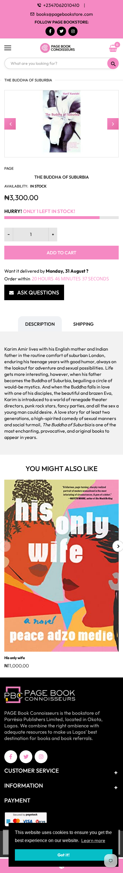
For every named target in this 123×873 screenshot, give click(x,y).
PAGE (9, 168)
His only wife (14, 657)
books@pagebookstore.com (64, 14)
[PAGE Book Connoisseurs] (61, 48)
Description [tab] (40, 324)
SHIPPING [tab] (83, 324)
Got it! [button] (63, 855)
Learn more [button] (93, 840)
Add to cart (61, 252)
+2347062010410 (61, 5)
